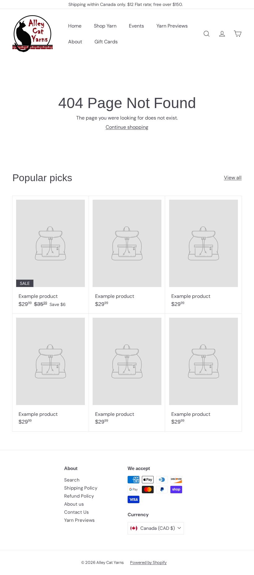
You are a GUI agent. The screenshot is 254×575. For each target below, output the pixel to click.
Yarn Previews (172, 26)
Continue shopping (127, 127)
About (75, 41)
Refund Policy (79, 496)
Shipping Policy (80, 488)
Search (72, 480)
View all (233, 178)
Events (136, 26)
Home (74, 26)
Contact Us (76, 512)
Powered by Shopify (148, 562)
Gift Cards (106, 41)
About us (74, 504)
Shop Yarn (105, 26)
